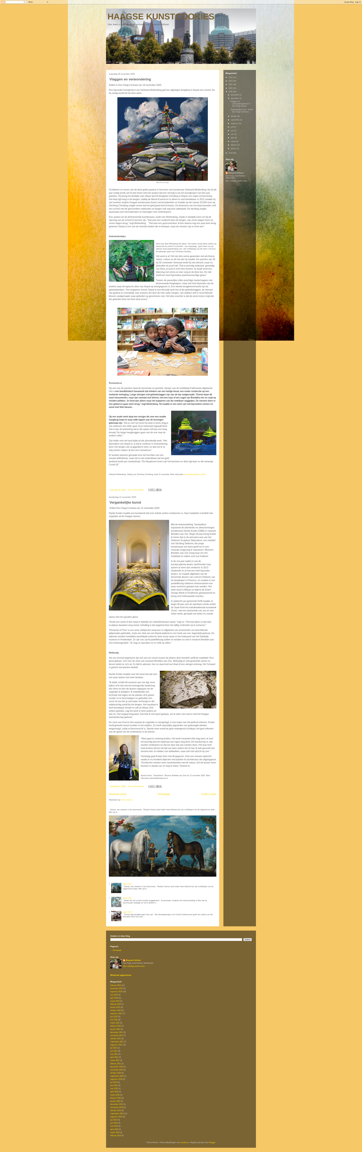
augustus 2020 (116, 1079)
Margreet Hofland (235, 173)
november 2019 (116, 1107)
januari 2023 (115, 1007)
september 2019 (116, 1114)
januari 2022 (115, 1029)
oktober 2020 (115, 1073)
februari (234, 145)
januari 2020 (115, 1101)
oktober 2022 (115, 1010)
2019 (231, 153)
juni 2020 (114, 1085)
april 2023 (114, 998)
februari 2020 (115, 1098)
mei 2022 (114, 1020)
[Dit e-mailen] (149, 489)
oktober (234, 116)
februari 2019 (115, 1135)
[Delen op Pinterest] (160, 489)
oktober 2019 (115, 1110)
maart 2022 (114, 1023)
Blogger (212, 1142)
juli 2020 (113, 1082)
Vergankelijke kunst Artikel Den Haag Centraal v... (241, 110)
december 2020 (116, 1067)
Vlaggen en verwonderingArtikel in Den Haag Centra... (240, 103)
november (235, 98)
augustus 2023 (116, 991)
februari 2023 (115, 1004)
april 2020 (114, 1092)
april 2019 (114, 1129)
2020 (231, 92)
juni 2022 (114, 1017)
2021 (231, 88)
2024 (231, 77)
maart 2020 (114, 1095)
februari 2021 (115, 1064)
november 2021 (116, 1035)
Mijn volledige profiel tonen (236, 181)
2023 (231, 81)
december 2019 (116, 1104)
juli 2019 (113, 1120)
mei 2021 (114, 1054)
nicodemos (184, 1142)
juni (232, 131)
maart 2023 (114, 1001)
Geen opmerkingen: (136, 490)
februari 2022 (115, 1026)
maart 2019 (114, 1132)
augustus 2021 (116, 1045)
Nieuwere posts (117, 794)
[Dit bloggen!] (152, 489)
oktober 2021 (115, 1038)
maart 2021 (114, 1060)
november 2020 (116, 1070)
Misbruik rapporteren (120, 975)
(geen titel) (127, 884)
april (233, 138)
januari (234, 148)
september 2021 (116, 1042)
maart (233, 141)
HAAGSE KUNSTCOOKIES (160, 16)
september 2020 (116, 1076)
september (235, 120)
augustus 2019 (116, 1117)
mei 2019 (114, 1126)
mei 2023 (114, 995)
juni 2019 (114, 1123)
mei (232, 134)
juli (232, 127)
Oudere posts (208, 794)
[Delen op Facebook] (157, 489)
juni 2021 (114, 1051)
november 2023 (116, 988)
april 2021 (114, 1057)
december (235, 95)
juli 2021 (113, 1048)
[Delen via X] (155, 489)
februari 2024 (115, 985)
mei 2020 (114, 1088)
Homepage (164, 794)
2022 (231, 84)
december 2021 (116, 1032)
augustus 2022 (116, 1013)
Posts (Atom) (126, 800)
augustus (235, 123)
